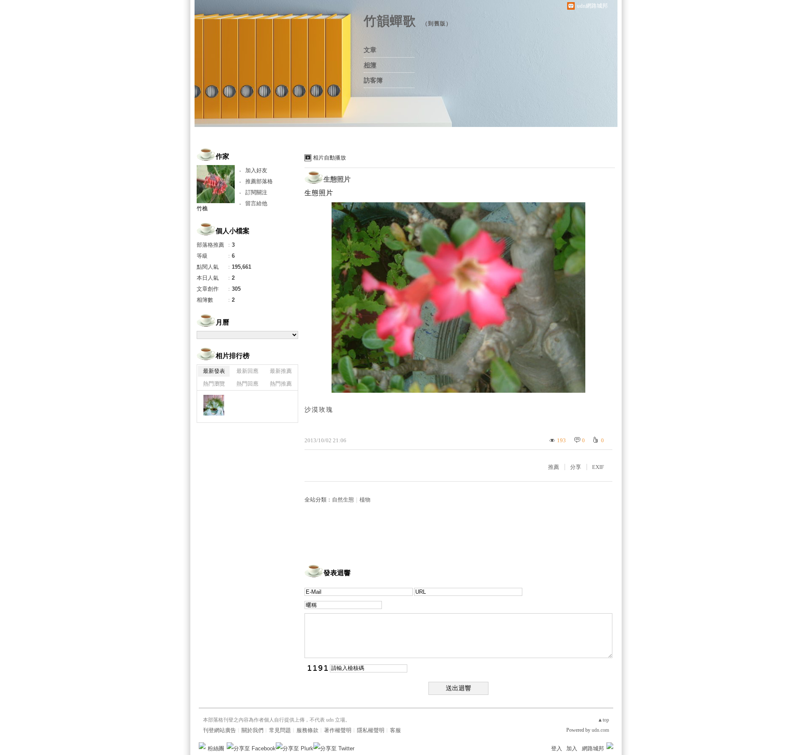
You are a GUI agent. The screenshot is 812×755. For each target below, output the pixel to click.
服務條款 (307, 730)
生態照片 (337, 179)
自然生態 (343, 499)
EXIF (598, 467)
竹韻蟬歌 (390, 21)
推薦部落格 (259, 181)
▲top (603, 720)
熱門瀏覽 (214, 383)
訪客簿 (373, 80)
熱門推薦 (281, 383)
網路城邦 (593, 748)
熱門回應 (247, 383)
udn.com (600, 730)
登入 (556, 748)
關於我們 (252, 730)
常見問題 (280, 730)
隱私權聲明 (370, 730)
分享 (575, 467)
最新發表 (214, 371)
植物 (364, 499)
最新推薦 (281, 371)
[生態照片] (213, 405)
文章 (370, 50)
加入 (571, 748)
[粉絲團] (202, 745)
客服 (395, 730)
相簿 (370, 65)
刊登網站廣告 (219, 730)
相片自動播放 (329, 157)
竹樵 (202, 208)
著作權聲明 (337, 730)
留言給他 (256, 203)
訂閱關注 (256, 192)
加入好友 (256, 170)
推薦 (553, 467)
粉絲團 (216, 748)
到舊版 (437, 23)
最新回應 (247, 371)
